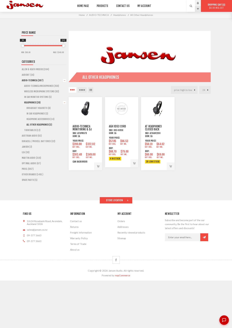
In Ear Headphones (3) (37, 113)
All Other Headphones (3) (39, 124)
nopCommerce (122, 275)
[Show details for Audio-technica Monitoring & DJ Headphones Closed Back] (85, 109)
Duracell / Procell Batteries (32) (38, 141)
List (90, 90)
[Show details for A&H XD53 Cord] (122, 109)
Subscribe (204, 237)
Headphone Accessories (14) (40, 119)
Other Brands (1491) (32, 174)
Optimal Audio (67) (31, 163)
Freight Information (81, 232)
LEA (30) (26, 152)
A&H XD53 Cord (117, 126)
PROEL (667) (28, 168)
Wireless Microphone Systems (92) (41, 91)
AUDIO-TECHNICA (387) (32, 80)
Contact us (76, 221)
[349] (63, 45)
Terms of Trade (78, 243)
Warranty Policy (79, 238)
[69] (23, 45)
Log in (200, 3)
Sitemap (121, 238)
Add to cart (98, 166)
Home (82, 15)
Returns (74, 226)
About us (75, 249)
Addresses (123, 226)
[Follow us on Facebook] (116, 260)
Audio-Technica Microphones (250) (41, 85)
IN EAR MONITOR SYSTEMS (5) (38, 96)
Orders (121, 221)
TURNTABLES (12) (32, 130)
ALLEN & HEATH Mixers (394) (35, 69)
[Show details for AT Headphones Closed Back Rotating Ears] (158, 109)
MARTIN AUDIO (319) (31, 157)
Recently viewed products (131, 232)
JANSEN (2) (27, 146)
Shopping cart (216, 6)
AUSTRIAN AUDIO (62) (32, 135)
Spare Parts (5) (29, 179)
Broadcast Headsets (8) (39, 108)
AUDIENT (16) (28, 74)
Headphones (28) (32, 102)
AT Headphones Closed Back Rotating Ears (153, 129)
